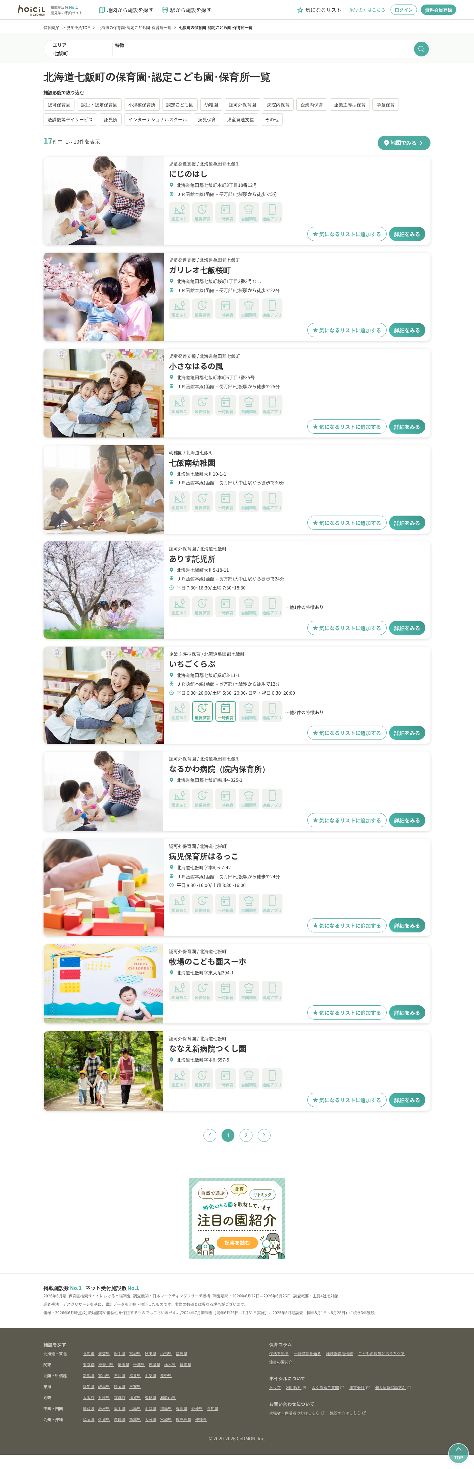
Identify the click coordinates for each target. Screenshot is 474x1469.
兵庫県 (104, 1397)
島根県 (104, 1408)
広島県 (135, 1408)
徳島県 (166, 1408)
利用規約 (293, 1387)
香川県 (181, 1408)
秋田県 (150, 1353)
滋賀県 (135, 1397)
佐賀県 (104, 1419)
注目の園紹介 (280, 1361)
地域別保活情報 (339, 1353)
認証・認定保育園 (99, 104)
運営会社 (357, 1387)
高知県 (212, 1408)
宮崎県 (166, 1419)
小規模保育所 (141, 104)
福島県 (181, 1353)
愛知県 (88, 1386)
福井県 (135, 1375)
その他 (272, 119)
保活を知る (279, 1353)
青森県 (104, 1353)
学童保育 (386, 104)
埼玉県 (123, 1364)
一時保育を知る (307, 1353)
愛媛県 (197, 1408)
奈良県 (150, 1397)
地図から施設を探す (125, 10)
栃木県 (170, 1364)
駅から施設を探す (186, 10)
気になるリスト (318, 10)
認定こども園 (179, 104)
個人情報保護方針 (390, 1387)
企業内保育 (312, 104)
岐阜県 (104, 1386)
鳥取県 (88, 1408)
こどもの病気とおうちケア (381, 1353)
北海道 (88, 1353)
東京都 (88, 1364)
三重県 (135, 1386)
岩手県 (119, 1353)
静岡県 (119, 1386)
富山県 (104, 1375)
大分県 (150, 1419)
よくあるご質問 (325, 1387)
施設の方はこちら (367, 9)
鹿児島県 (183, 1419)
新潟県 (88, 1375)
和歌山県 (168, 1397)
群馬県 (185, 1364)
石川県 (119, 1375)
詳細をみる (407, 234)
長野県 (166, 1375)
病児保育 (207, 119)
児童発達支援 (240, 119)
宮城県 (135, 1353)
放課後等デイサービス (70, 119)
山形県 (166, 1353)
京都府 (119, 1397)
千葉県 (139, 1364)
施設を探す (55, 1344)
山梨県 (150, 1375)
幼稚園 (211, 104)
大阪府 (88, 1397)
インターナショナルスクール (157, 119)
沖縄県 (201, 1419)
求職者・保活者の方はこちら (294, 1412)
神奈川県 (106, 1364)
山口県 (150, 1408)
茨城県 (154, 1364)
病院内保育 (278, 104)
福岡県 (88, 1419)
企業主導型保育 (350, 104)
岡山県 (119, 1408)
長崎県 (119, 1419)
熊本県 (135, 1419)
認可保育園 (59, 104)
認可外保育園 (242, 104)
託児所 (110, 119)
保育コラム (280, 1344)
